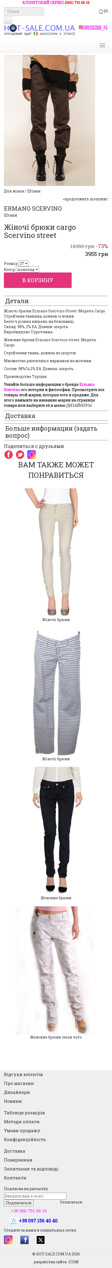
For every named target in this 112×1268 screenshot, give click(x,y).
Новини (13, 1101)
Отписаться (71, 1202)
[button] (3, 766)
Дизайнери (17, 1092)
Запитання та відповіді (31, 1169)
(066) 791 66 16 (77, 2)
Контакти (15, 1178)
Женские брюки (56, 897)
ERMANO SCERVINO (33, 208)
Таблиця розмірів (24, 1113)
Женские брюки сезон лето (56, 1037)
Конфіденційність (25, 1139)
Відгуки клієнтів (23, 1074)
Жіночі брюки (56, 619)
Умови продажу (22, 1130)
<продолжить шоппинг (85, 198)
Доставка (14, 1151)
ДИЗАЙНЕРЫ (79, 405)
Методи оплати (22, 1122)
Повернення (18, 1160)
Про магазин (19, 1083)
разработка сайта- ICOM (56, 1261)
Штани (10, 215)
